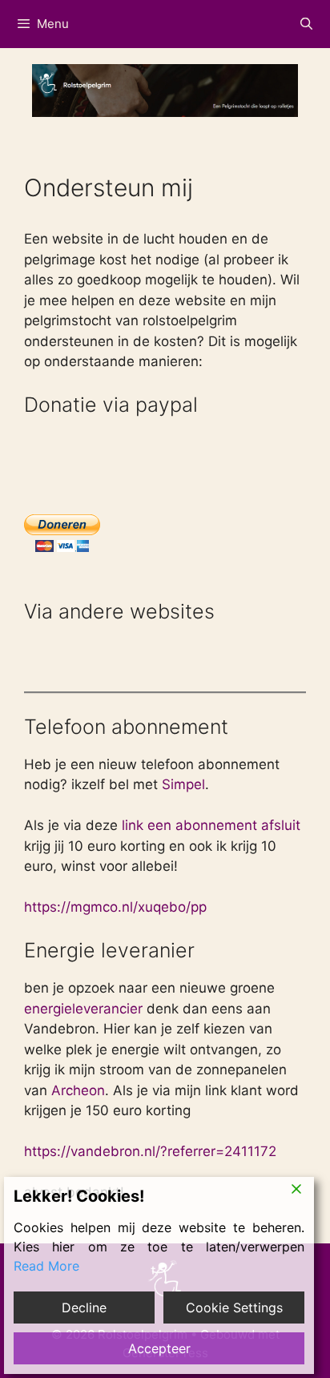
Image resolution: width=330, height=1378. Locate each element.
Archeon (78, 1090)
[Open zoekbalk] (306, 24)
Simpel (183, 784)
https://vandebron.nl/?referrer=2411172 (150, 1151)
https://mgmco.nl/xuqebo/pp (115, 907)
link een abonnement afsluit (209, 825)
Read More (46, 1266)
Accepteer (159, 1348)
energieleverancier (83, 1009)
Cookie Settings (234, 1307)
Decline (84, 1307)
